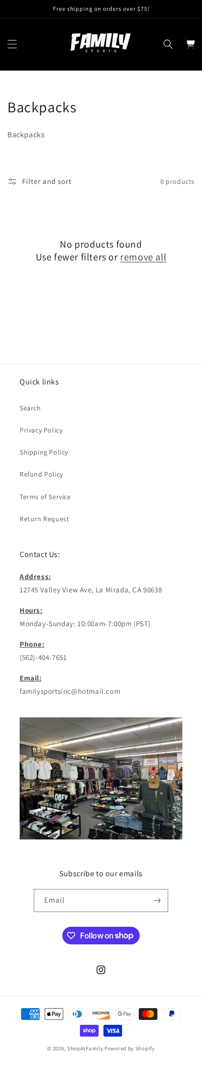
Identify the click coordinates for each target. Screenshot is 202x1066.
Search (30, 408)
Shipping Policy (44, 452)
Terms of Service (45, 496)
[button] (12, 44)
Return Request (44, 518)
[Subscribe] (157, 900)
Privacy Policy (41, 430)
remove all (143, 257)
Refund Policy (41, 474)
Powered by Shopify (129, 1048)
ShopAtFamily (85, 1048)
